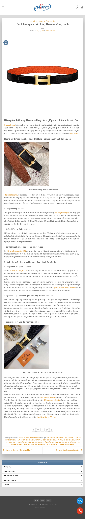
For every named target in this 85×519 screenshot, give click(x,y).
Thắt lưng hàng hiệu (11, 195)
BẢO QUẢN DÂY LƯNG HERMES (55, 437)
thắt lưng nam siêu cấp (52, 400)
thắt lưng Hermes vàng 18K (16, 251)
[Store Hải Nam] (42, 7)
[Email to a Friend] (42, 430)
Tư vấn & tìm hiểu (49, 21)
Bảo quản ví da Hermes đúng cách (68, 450)
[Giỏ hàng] (82, 7)
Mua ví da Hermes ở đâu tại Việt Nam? (18, 450)
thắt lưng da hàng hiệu (62, 213)
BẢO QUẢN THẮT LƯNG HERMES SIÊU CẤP (36, 444)
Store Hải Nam (50, 31)
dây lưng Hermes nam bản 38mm (64, 288)
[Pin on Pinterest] (47, 430)
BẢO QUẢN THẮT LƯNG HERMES (60, 440)
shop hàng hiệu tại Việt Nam (46, 417)
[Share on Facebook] (34, 430)
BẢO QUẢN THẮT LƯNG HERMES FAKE (59, 442)
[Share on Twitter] (38, 430)
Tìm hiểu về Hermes (36, 21)
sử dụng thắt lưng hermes (19, 270)
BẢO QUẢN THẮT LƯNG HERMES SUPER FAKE (61, 444)
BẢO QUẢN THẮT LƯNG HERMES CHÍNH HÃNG (34, 442)
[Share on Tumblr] (51, 430)
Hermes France (9, 125)
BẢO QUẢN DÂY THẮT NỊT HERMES (20, 440)
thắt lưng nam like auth (48, 397)
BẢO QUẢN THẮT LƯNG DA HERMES (41, 440)
